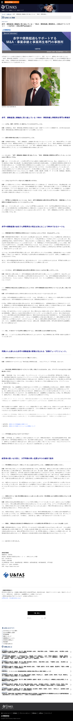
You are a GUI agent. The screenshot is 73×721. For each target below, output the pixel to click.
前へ (30, 618)
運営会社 (34, 713)
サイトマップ (48, 713)
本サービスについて (6, 713)
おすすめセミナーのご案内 (10, 630)
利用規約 (15, 713)
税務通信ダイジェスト (9, 638)
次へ (42, 618)
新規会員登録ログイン (12, 2)
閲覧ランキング (7, 636)
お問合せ (41, 713)
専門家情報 (6, 634)
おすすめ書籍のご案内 (9, 632)
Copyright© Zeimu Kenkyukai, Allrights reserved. (11, 718)
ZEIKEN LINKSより (8, 640)
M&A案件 (5, 642)
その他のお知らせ (7, 643)
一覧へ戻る (36, 613)
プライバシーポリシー (24, 713)
